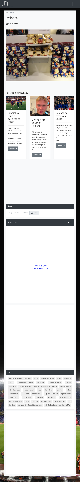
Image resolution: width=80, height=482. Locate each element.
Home (6, 12)
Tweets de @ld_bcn (40, 266)
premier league (59, 401)
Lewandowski (36, 394)
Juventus (59, 390)
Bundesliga (67, 379)
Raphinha (12, 405)
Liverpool (39, 397)
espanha (36, 386)
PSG (70, 401)
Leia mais (12, 148)
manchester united (15, 401)
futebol (54, 386)
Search (35, 213)
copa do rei (12, 386)
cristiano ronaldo (25, 386)
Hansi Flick (48, 390)
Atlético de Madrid (15, 379)
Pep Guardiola (46, 401)
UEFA (68, 405)
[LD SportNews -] (7, 4)
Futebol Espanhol (65, 386)
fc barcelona (45, 386)
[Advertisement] (40, 189)
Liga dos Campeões (51, 394)
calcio (11, 382)
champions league (55, 382)
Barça (36, 379)
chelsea (68, 382)
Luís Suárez (51, 397)
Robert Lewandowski (35, 405)
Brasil (59, 379)
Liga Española (13, 397)
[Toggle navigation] (75, 4)
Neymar (35, 401)
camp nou (41, 382)
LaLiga (69, 390)
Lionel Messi (27, 397)
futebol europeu (14, 390)
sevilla (61, 405)
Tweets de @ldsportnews (40, 268)
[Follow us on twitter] (68, 222)
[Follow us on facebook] (71, 222)
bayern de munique (47, 379)
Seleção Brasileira (51, 405)
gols (39, 390)
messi (27, 401)
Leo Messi (25, 394)
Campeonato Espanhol (25, 382)
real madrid (22, 405)
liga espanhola (66, 394)
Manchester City (65, 397)
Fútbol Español (29, 390)
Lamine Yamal (13, 394)
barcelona (27, 379)
